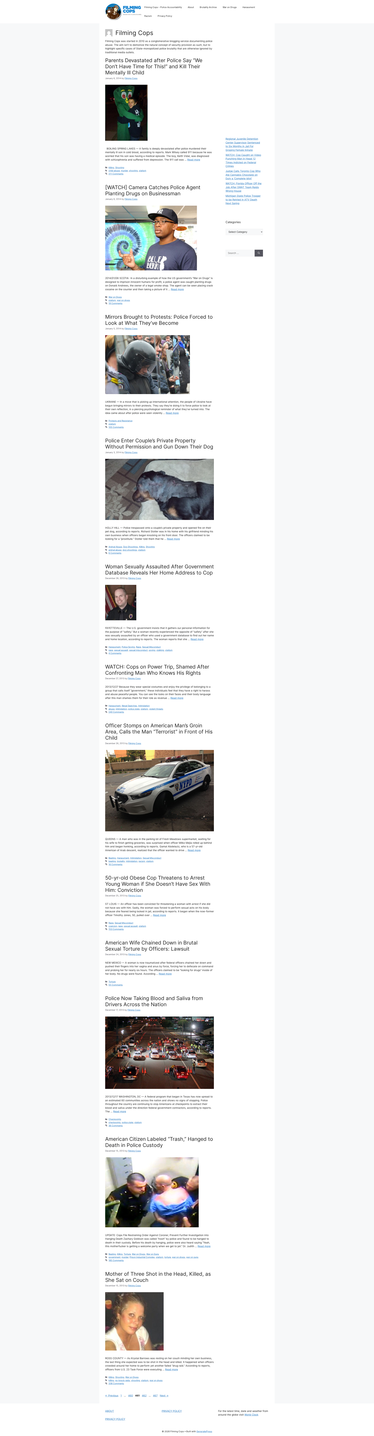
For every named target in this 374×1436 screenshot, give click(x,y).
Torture (112, 981)
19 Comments (115, 303)
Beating (112, 858)
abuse (112, 709)
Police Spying (128, 647)
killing (111, 1380)
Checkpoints (115, 1119)
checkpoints (115, 1122)
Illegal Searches (129, 705)
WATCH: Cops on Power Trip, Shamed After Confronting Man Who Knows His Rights (157, 670)
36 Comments (116, 1125)
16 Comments (115, 864)
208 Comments (116, 1383)
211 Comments (116, 174)
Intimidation (144, 705)
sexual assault (121, 650)
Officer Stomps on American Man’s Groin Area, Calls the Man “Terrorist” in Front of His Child (159, 731)
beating (112, 861)
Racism (148, 16)
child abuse (114, 170)
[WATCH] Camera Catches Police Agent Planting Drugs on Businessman (152, 190)
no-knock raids (122, 1380)
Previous (111, 1395)
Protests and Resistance (120, 420)
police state (134, 709)
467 (155, 1395)
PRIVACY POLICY (115, 1419)
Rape (138, 647)
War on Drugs (230, 7)
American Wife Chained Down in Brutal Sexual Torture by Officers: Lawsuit (151, 946)
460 (131, 1395)
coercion (113, 926)
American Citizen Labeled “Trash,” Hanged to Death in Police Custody (159, 1142)
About (191, 7)
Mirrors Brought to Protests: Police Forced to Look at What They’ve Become (159, 320)
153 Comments (116, 929)
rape (111, 650)
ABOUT (109, 1411)
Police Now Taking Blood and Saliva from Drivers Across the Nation (154, 1001)
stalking (160, 650)
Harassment (249, 7)
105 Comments (116, 427)
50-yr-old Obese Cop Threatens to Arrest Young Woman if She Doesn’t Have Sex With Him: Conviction (157, 884)
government (114, 1257)
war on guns (192, 1257)
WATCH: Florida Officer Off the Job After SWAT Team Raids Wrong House (244, 187)
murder (124, 170)
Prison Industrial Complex (142, 1257)
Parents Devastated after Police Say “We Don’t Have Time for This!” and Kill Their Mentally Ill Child (153, 66)
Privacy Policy (165, 16)
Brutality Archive (208, 7)
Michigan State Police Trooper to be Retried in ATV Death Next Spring (243, 199)
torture (167, 1257)
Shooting (119, 167)
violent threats (156, 709)
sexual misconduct (138, 650)
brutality (121, 861)
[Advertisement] (244, 79)
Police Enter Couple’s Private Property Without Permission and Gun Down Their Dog (159, 443)
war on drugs (123, 300)
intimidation (121, 709)
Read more (193, 159)
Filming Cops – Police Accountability (163, 7)
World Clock (251, 1414)
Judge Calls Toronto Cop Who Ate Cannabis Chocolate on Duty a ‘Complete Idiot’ (243, 175)
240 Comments (116, 712)
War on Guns (152, 1254)
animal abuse (115, 550)
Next (164, 1395)
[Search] (259, 253)
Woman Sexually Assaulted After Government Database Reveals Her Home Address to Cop (159, 569)
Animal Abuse (115, 546)
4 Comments (115, 653)
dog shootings (130, 550)
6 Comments (115, 553)
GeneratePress (204, 1431)
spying (152, 650)
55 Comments (116, 985)
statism (142, 170)
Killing (111, 167)
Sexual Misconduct (151, 647)
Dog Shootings (130, 546)
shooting (133, 170)
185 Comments (116, 1260)
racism (141, 861)
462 (144, 1395)
